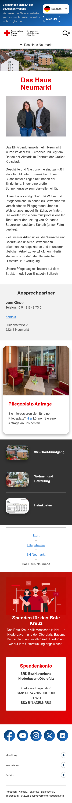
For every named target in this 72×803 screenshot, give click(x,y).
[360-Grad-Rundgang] (17, 452)
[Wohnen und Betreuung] (17, 479)
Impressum (12, 795)
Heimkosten (43, 505)
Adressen (11, 791)
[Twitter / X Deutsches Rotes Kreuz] (49, 735)
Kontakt (11, 316)
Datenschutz (48, 791)
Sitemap (34, 791)
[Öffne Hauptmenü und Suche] (66, 33)
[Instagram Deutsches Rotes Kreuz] (36, 735)
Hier (29, 418)
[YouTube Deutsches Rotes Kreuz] (22, 735)
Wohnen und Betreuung (43, 478)
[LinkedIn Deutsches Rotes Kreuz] (62, 735)
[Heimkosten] (17, 506)
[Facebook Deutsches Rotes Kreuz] (9, 735)
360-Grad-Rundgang (49, 452)
